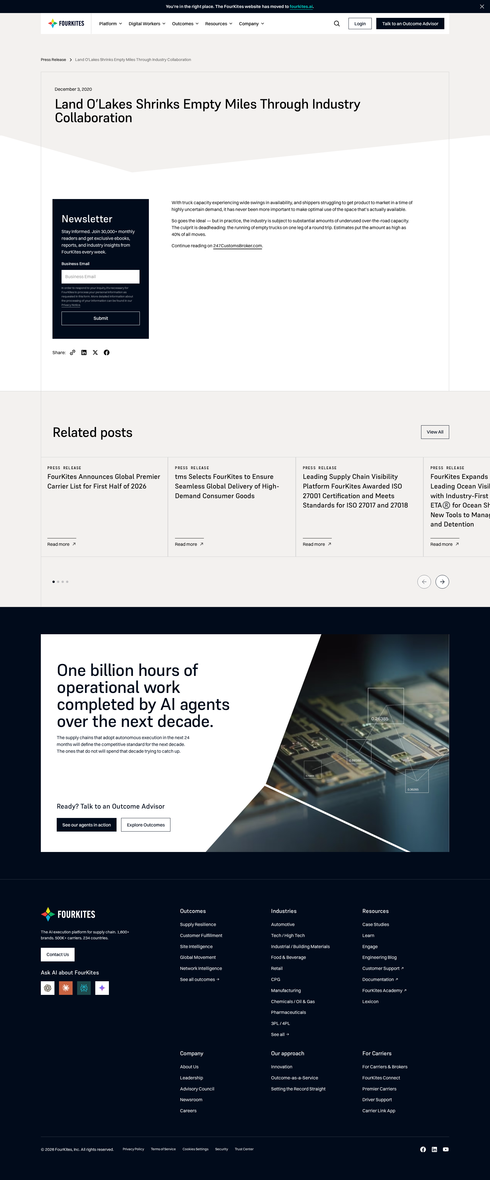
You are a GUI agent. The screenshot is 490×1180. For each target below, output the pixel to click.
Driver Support (377, 1099)
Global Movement (198, 957)
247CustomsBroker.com (237, 245)
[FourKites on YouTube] (445, 1149)
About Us (189, 1066)
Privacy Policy (133, 1149)
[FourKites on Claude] (66, 988)
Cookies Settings (195, 1149)
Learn (368, 935)
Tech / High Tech (288, 935)
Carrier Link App (378, 1110)
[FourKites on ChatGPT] (47, 988)
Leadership (191, 1077)
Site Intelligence (196, 946)
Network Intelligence (201, 968)
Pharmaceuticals (288, 1012)
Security (221, 1149)
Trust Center (244, 1149)
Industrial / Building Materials (300, 946)
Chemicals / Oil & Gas (293, 1001)
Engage (370, 946)
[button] (110, 24)
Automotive (283, 924)
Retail (277, 968)
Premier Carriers (379, 1089)
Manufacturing (286, 990)
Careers (188, 1110)
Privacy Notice (71, 305)
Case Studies (375, 924)
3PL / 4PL (280, 1023)
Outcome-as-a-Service (294, 1077)
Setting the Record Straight (298, 1089)
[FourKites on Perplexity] (84, 988)
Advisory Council (197, 1089)
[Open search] (336, 23)
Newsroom (191, 1099)
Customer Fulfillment (201, 935)
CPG (275, 979)
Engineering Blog (379, 957)
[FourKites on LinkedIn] (434, 1149)
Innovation (281, 1066)
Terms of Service (163, 1149)
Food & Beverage (288, 957)
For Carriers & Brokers (384, 1066)
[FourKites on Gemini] (102, 988)
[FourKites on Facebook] (423, 1149)
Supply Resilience (198, 924)
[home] (66, 23)
